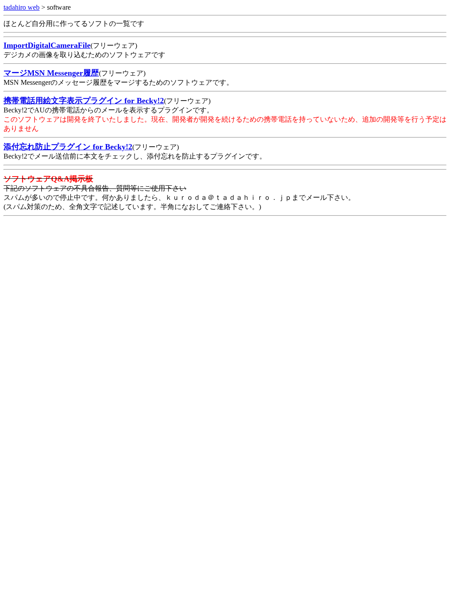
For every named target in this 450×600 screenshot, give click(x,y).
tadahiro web (22, 7)
